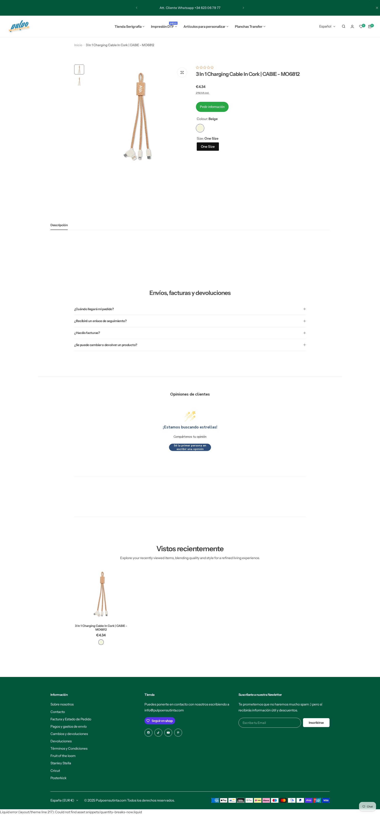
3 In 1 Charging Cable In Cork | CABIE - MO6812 (101, 627)
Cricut (55, 771)
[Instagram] (148, 733)
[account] (352, 26)
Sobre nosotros (62, 704)
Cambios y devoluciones (69, 734)
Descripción (59, 225)
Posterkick (58, 778)
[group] (138, 117)
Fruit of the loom (63, 756)
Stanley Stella (60, 763)
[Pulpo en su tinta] (19, 26)
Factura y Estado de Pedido (70, 719)
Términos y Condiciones (68, 748)
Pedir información (212, 107)
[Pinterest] (178, 733)
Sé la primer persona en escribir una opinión (190, 447)
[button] (137, 8)
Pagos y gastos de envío (68, 726)
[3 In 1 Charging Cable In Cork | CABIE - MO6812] (101, 594)
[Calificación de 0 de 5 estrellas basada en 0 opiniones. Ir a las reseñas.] (206, 67)
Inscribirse (316, 722)
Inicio (78, 45)
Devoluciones (61, 741)
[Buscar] (343, 26)
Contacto (57, 712)
